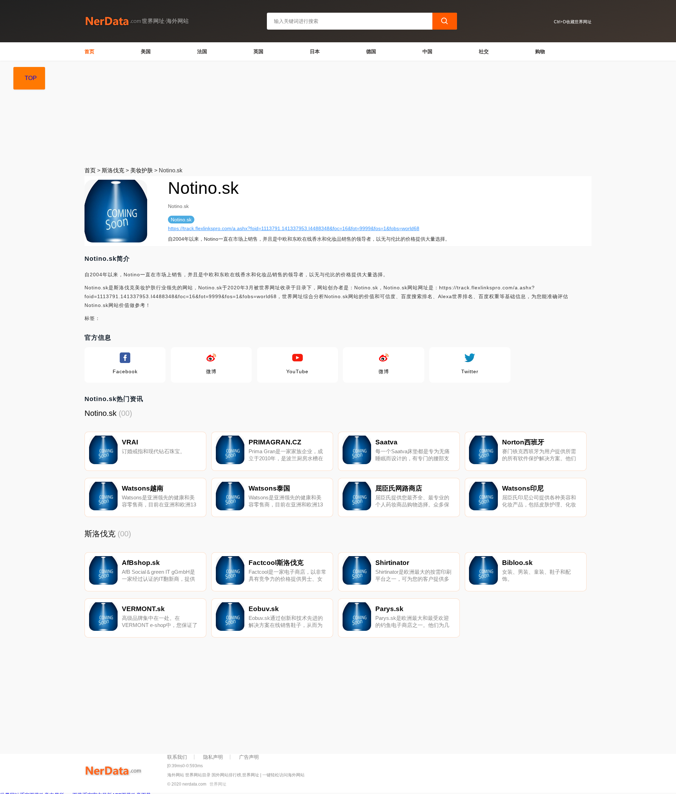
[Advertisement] (295, 113)
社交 (484, 51)
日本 (315, 51)
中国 (427, 51)
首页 (89, 51)
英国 (258, 51)
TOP (31, 78)
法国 (202, 51)
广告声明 (249, 757)
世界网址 (217, 784)
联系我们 (177, 757)
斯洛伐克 (113, 170)
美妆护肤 (141, 170)
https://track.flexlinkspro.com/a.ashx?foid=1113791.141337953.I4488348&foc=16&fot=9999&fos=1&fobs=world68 (293, 228)
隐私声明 (213, 757)
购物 (540, 51)
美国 (146, 51)
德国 (371, 51)
